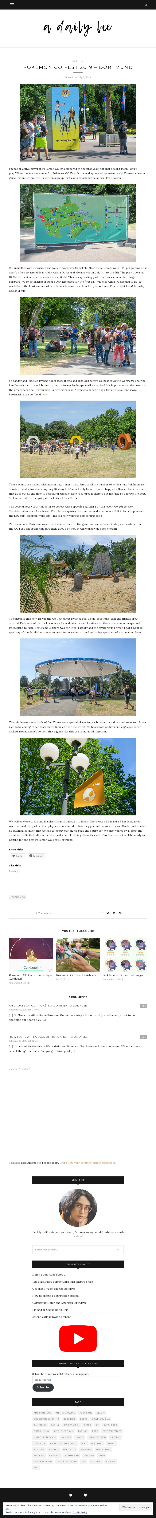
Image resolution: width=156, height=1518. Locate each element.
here (44, 394)
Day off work (71, 1425)
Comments (43, 913)
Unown (61, 511)
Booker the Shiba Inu (46, 1419)
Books (83, 1419)
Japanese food (97, 1437)
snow (102, 1455)
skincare (89, 1455)
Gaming (78, 61)
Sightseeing (72, 1455)
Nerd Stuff (69, 1449)
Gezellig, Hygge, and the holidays (53, 1288)
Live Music (40, 1443)
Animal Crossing (65, 1413)
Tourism (110, 1462)
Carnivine (15, 511)
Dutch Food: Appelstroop (48, 1274)
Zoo (36, 1468)
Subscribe (43, 1387)
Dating (55, 1425)
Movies (111, 1443)
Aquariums (86, 1413)
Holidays (66, 1437)
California (40, 1425)
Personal (86, 1449)
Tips (83, 1462)
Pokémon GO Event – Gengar (123, 975)
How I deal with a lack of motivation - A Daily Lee (48, 1036)
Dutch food (110, 1425)
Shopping (54, 1455)
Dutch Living (41, 1431)
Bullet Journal (101, 1419)
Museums (39, 1449)
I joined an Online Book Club (50, 1310)
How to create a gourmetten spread (55, 1295)
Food (95, 1431)
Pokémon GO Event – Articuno (76, 975)
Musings (54, 1449)
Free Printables (112, 1431)
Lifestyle (115, 1437)
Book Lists (70, 1419)
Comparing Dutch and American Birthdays (59, 1302)
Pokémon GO (17, 897)
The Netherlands (67, 1462)
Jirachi (52, 524)
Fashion (83, 1431)
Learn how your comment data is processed (87, 1162)
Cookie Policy (79, 1512)
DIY (97, 1425)
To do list (95, 1462)
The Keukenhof (43, 1462)
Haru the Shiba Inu (45, 1437)
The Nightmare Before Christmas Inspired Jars (62, 1281)
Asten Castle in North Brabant (51, 1317)
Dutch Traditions (63, 1431)
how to (80, 1437)
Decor (87, 1425)
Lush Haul (97, 1443)
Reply (143, 1005)
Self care (39, 1455)
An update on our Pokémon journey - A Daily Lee (48, 1005)
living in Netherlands (63, 1443)
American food (42, 1413)
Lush (84, 1443)
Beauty (101, 1413)
